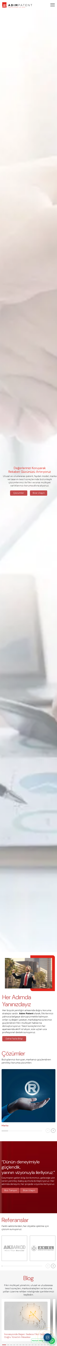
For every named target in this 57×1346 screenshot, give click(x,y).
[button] (53, 1130)
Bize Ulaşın (29, 1190)
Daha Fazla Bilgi (14, 1038)
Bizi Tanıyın (10, 1190)
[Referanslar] (14, 1248)
